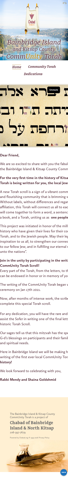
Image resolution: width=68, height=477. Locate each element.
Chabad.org (23, 438)
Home (16, 67)
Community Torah (42, 67)
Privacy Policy (44, 438)
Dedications (33, 74)
